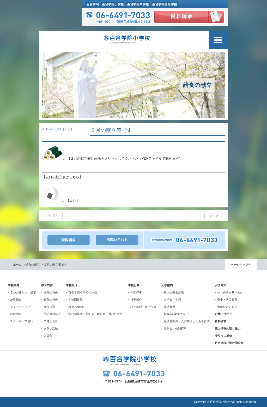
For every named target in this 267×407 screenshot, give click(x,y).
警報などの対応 (227, 306)
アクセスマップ (20, 306)
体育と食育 (51, 321)
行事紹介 (136, 299)
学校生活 (71, 285)
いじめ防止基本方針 (230, 292)
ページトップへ (241, 264)
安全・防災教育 (227, 299)
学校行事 (133, 285)
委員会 (48, 335)
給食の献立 (33, 264)
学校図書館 (75, 299)
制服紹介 (16, 313)
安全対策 (220, 285)
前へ (55, 215)
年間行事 (136, 292)
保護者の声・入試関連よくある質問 (187, 321)
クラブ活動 (51, 328)
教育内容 (47, 285)
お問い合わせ (223, 313)
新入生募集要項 (174, 292)
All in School (75, 306)
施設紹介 (16, 299)
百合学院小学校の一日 (82, 292)
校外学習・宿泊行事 (143, 306)
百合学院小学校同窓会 (229, 342)
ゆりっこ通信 (223, 335)
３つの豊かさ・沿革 (23, 292)
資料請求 (220, 321)
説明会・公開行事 (175, 328)
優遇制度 (169, 306)
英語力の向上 (52, 313)
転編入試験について (177, 313)
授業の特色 (51, 292)
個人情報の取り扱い (228, 328)
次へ (211, 215)
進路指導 (49, 306)
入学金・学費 (172, 299)
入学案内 (167, 285)
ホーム (17, 264)
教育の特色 (51, 299)
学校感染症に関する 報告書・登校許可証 (95, 313)
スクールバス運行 (21, 321)
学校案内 (13, 285)
